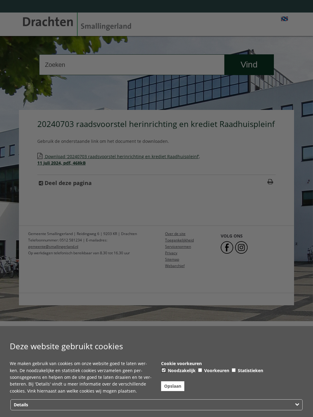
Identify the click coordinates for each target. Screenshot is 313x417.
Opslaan (172, 386)
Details (21, 405)
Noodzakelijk (181, 370)
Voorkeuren (216, 370)
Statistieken (250, 370)
